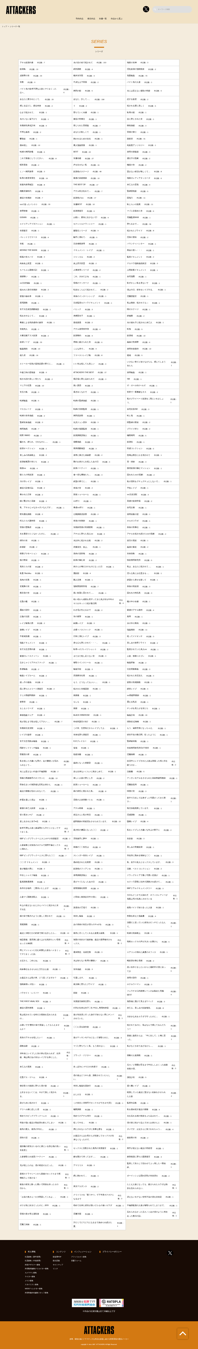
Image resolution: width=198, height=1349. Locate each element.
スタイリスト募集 (31, 1285)
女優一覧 (103, 19)
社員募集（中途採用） (33, 1261)
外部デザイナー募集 (32, 1265)
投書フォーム (76, 1261)
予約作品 (79, 19)
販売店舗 (56, 1261)
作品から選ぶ (116, 19)
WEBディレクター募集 (33, 1289)
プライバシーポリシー (112, 1252)
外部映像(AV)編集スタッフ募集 (36, 1293)
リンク (55, 1269)
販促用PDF (57, 1257)
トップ (4, 26)
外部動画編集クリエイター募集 (37, 1269)
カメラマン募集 (31, 1273)
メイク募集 (29, 1281)
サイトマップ (58, 1265)
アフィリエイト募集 (78, 1257)
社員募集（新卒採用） (33, 1257)
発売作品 (91, 19)
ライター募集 (30, 1277)
